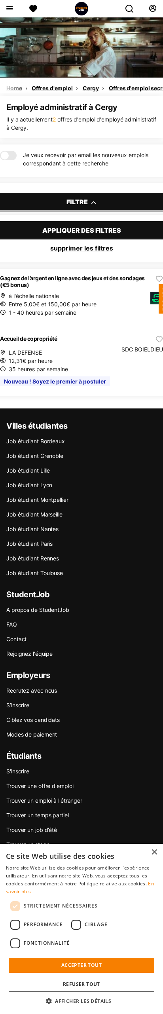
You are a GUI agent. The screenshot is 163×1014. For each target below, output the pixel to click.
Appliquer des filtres (81, 230)
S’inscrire (17, 705)
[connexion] (152, 8)
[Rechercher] (132, 8)
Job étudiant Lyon (29, 485)
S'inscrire (17, 771)
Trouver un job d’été (31, 829)
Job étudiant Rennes (32, 558)
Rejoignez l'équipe (29, 653)
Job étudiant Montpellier (37, 499)
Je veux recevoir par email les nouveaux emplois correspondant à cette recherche (85, 159)
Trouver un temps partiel (37, 815)
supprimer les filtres (81, 248)
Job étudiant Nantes (32, 529)
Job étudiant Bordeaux (35, 441)
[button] (81, 1001)
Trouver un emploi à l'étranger (44, 800)
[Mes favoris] (33, 8)
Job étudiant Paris (29, 543)
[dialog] (81, 929)
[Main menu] (9, 8)
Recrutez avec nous (31, 690)
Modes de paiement (31, 734)
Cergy (91, 88)
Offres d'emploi (52, 88)
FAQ (11, 624)
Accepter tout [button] (81, 965)
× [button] (154, 852)
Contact (16, 639)
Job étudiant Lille (28, 470)
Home (14, 88)
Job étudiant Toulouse (34, 573)
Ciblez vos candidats (33, 719)
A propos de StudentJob (37, 609)
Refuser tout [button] (81, 984)
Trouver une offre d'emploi (39, 785)
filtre (77, 202)
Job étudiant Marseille (34, 514)
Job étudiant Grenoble (34, 455)
